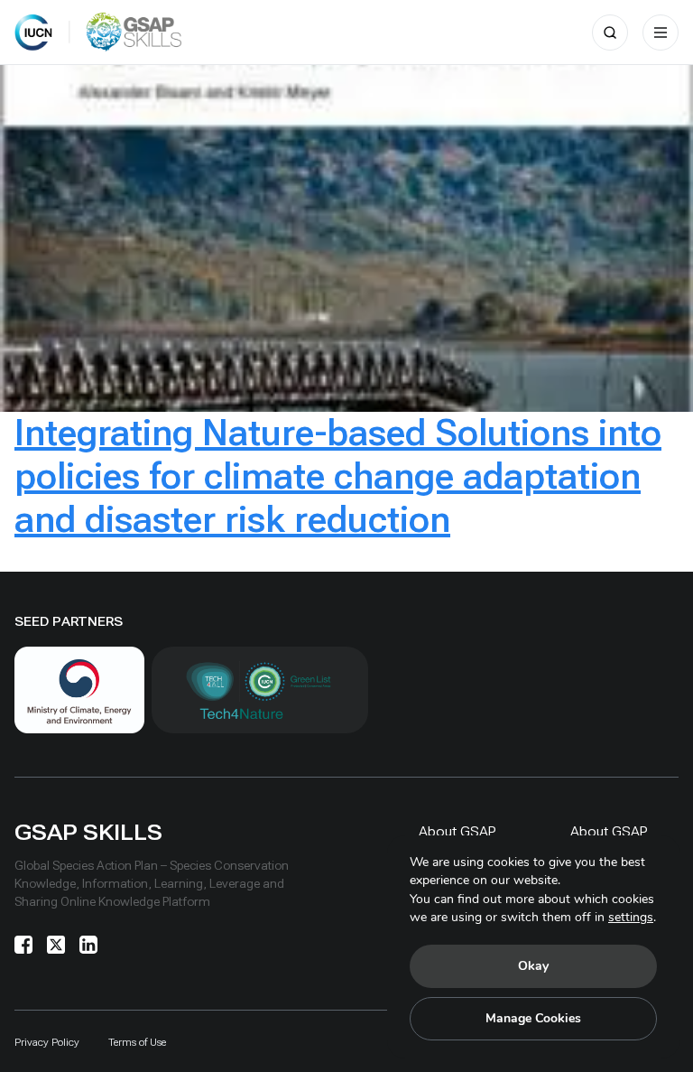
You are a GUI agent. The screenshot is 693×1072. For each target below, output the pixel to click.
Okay (533, 965)
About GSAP (457, 831)
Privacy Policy (46, 1042)
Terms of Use (137, 1042)
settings (630, 917)
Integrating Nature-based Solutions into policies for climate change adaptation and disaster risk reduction (337, 476)
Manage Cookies (533, 1018)
